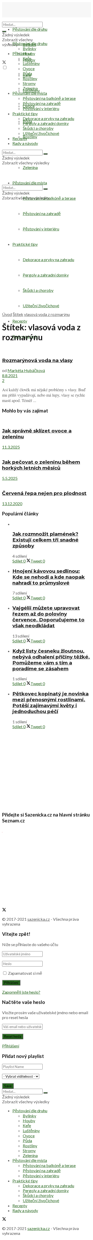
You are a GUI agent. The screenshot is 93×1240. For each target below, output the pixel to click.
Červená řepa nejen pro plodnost (44, 493)
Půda (27, 73)
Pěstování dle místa (29, 93)
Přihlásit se (22, 53)
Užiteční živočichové (41, 133)
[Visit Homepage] (28, 19)
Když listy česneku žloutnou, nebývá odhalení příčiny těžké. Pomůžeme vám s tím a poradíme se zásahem (51, 660)
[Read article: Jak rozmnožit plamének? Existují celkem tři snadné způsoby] (51, 524)
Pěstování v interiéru (41, 108)
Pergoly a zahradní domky (46, 123)
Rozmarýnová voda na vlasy (37, 360)
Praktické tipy (25, 113)
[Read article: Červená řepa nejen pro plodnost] (46, 483)
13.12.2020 (12, 503)
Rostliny (30, 136)
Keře (27, 58)
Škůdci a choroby (38, 128)
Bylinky (29, 48)
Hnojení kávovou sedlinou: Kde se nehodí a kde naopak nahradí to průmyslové (48, 577)
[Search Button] (4, 31)
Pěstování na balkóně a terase (49, 98)
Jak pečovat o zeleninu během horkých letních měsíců (41, 465)
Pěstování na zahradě (42, 213)
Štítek (18, 314)
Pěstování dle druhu (29, 29)
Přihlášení (10, 1045)
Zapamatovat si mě (25, 973)
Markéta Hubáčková (26, 370)
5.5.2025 (10, 478)
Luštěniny (31, 63)
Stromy (29, 83)
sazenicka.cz (38, 919)
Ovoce (29, 68)
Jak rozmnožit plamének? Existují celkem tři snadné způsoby (45, 540)
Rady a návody (25, 143)
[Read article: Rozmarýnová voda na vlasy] (46, 350)
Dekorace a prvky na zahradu (48, 118)
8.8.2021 (10, 375)
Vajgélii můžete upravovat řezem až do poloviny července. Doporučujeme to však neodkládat (48, 617)
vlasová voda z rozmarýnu (47, 314)
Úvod (7, 314)
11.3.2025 (11, 446)
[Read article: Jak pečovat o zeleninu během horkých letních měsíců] (46, 451)
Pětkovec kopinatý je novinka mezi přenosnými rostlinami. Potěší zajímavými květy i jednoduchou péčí (50, 702)
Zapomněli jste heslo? (21, 992)
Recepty (19, 321)
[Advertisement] (46, 264)
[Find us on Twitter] (4, 62)
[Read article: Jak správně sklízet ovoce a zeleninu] (46, 420)
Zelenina (30, 88)
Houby (29, 53)
